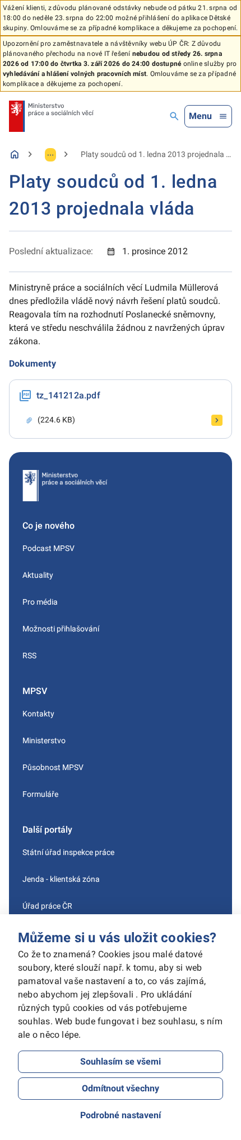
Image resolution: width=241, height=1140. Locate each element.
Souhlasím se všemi (120, 1061)
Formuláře (40, 794)
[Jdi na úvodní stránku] (51, 116)
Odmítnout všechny (120, 1088)
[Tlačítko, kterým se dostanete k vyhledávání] (174, 116)
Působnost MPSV (53, 767)
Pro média (40, 601)
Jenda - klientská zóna (61, 879)
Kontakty (38, 713)
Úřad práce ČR (47, 905)
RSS (29, 655)
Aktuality (37, 575)
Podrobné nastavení (120, 1115)
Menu (200, 116)
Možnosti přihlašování (60, 628)
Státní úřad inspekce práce (68, 852)
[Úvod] (14, 154)
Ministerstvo (44, 740)
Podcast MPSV (48, 548)
